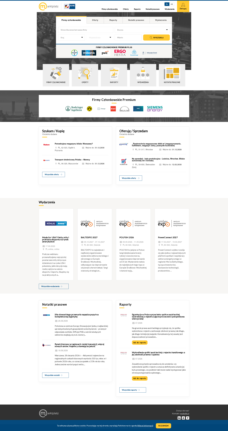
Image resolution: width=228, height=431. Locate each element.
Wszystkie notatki (52, 375)
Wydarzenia (169, 9)
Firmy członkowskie (110, 9)
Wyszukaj (158, 37)
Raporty (137, 9)
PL (167, 4)
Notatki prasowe (153, 9)
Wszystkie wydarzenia (50, 286)
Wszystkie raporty (129, 390)
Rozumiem (163, 426)
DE (172, 4)
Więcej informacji (145, 425)
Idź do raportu (139, 342)
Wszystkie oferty (52, 174)
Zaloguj (183, 8)
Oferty (126, 9)
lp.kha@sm (184, 413)
